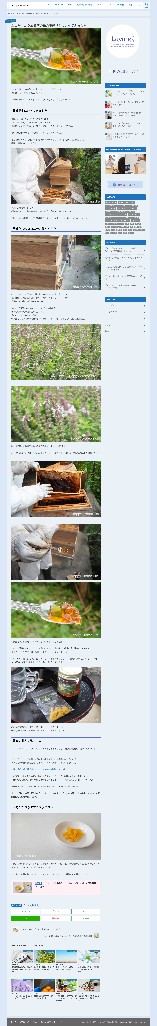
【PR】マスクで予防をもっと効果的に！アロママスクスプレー (124, 286)
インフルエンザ (121, 215)
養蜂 (36, 905)
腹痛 (129, 230)
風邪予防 (113, 233)
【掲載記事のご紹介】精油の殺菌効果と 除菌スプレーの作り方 (123, 268)
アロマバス (121, 209)
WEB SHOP (59, 5)
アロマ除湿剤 (109, 215)
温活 (113, 230)
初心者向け (115, 227)
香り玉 (130, 233)
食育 (119, 233)
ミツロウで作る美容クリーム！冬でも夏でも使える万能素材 (128, 124)
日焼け (107, 230)
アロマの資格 (120, 206)
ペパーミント (125, 218)
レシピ (139, 5)
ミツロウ (28, 905)
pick (126, 203)
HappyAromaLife (111, 203)
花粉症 (135, 230)
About (70, 5)
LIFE (110, 5)
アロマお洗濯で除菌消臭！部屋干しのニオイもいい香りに (128, 135)
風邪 (106, 233)
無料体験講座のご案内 (84, 5)
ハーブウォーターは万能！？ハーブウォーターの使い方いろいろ (128, 92)
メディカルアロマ (111, 221)
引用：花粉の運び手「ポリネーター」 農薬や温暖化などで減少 (39, 769)
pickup (132, 203)
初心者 (107, 227)
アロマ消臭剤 (120, 212)
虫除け (142, 230)
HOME (48, 5)
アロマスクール (110, 209)
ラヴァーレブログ (111, 224)
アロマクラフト (132, 206)
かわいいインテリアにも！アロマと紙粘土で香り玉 (128, 103)
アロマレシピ (109, 212)
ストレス (108, 218)
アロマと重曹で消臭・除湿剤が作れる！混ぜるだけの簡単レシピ (127, 114)
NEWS (121, 203)
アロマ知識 (120, 5)
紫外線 (119, 230)
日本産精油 (138, 227)
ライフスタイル (124, 221)
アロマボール (131, 209)
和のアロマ (125, 227)
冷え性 (138, 224)
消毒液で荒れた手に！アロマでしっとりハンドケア (123, 259)
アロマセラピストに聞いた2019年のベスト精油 (123, 277)
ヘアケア (116, 218)
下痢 (127, 224)
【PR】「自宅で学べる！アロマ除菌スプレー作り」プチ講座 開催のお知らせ (124, 249)
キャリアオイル (134, 215)
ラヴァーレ (100, 5)
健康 (132, 224)
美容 (130, 5)
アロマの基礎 (109, 206)
